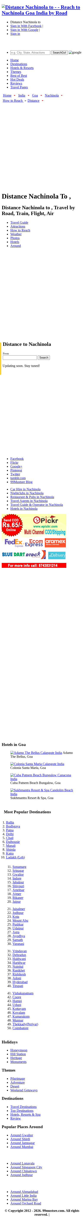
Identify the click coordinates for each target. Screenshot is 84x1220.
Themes (15, 72)
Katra (10, 853)
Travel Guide (19, 222)
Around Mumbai (21, 1147)
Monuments (18, 1062)
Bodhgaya (13, 826)
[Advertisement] (42, 145)
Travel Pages (19, 87)
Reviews (16, 83)
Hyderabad (20, 982)
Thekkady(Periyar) (25, 1024)
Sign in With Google (24, 30)
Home (14, 60)
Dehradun (19, 955)
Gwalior (18, 874)
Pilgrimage (17, 1078)
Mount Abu (20, 920)
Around (15, 246)
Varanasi (18, 944)
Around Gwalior (21, 1135)
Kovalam (18, 1012)
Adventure (17, 1082)
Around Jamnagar (22, 1143)
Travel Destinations (23, 1107)
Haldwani (19, 959)
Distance (33, 100)
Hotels (14, 242)
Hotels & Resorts (22, 68)
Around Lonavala (22, 1163)
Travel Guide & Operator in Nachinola (36, 505)
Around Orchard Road (25, 1203)
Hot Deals (17, 79)
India (21, 95)
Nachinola (52, 95)
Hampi (17, 1001)
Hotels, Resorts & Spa (25, 1114)
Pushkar (17, 924)
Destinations (18, 64)
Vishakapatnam (22, 993)
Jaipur (16, 901)
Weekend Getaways (23, 1090)
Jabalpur (18, 882)
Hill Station (18, 1054)
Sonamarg (19, 867)
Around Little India (23, 1195)
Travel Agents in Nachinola (29, 501)
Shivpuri (18, 886)
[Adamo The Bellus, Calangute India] (36, 753)
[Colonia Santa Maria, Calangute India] (37, 764)
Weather (16, 234)
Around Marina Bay (24, 1199)
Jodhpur (17, 913)
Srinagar (18, 870)
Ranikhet (18, 970)
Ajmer (16, 894)
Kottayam (19, 1009)
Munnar (17, 1020)
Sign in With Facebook (26, 26)
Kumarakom (21, 1016)
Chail (9, 838)
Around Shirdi (20, 1139)
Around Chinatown (23, 1171)
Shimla (11, 849)
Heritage (16, 1058)
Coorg (16, 997)
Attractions (17, 226)
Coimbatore (20, 1028)
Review (15, 1118)
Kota (15, 916)
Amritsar (18, 890)
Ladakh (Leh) (15, 857)
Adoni (16, 978)
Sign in (15, 33)
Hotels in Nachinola (23, 508)
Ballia (10, 822)
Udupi (16, 1005)
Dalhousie (13, 842)
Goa (35, 95)
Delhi (10, 834)
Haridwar (18, 962)
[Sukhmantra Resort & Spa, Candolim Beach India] (42, 794)
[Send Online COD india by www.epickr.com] (34, 566)
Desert (14, 1086)
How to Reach (13, 100)
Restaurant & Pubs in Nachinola (32, 497)
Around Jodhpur (21, 1175)
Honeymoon (18, 1050)
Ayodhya (18, 936)
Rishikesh (19, 974)
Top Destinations (21, 1110)
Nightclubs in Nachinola (27, 493)
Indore (16, 878)
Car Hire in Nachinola (25, 489)
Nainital (17, 966)
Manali (11, 845)
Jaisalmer (18, 909)
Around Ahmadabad (24, 1192)
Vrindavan (19, 951)
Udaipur (18, 928)
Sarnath (17, 940)
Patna (10, 830)
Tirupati (17, 986)
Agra (15, 932)
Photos (15, 238)
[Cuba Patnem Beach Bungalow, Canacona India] (42, 779)
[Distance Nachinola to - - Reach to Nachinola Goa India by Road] (42, 13)
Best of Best (18, 75)
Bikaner (17, 898)
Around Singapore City (26, 1167)
